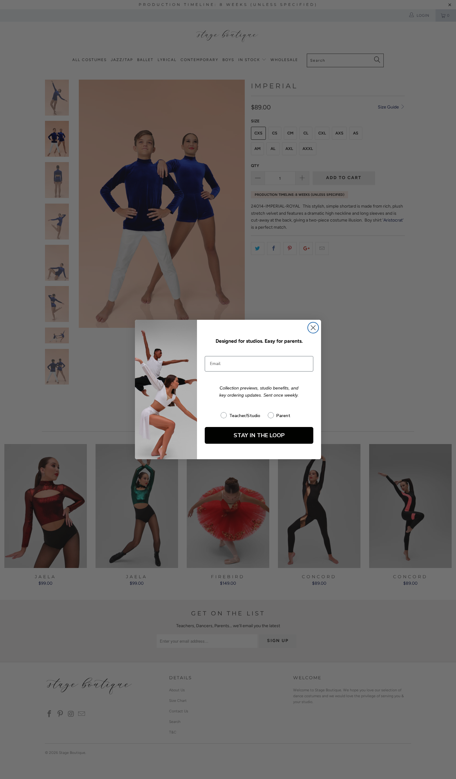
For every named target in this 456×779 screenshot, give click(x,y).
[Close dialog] (313, 327)
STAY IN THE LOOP (259, 435)
